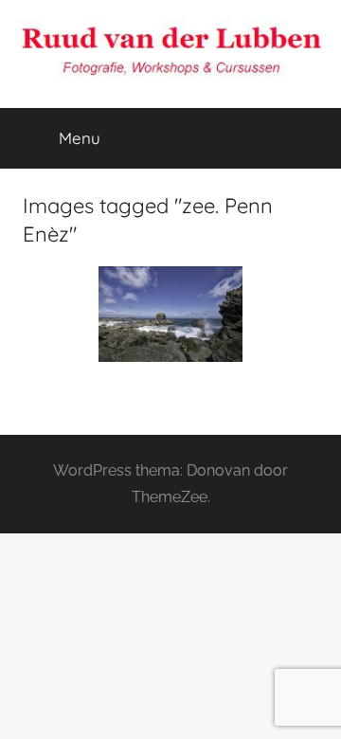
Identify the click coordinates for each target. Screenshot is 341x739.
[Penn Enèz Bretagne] (170, 314)
